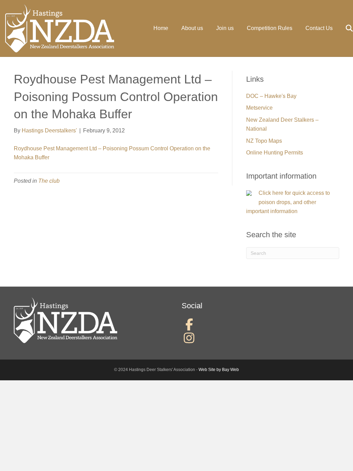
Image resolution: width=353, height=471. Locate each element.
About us (192, 28)
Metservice (259, 108)
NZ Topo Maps (264, 141)
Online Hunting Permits (274, 153)
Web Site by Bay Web (219, 369)
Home (160, 28)
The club (49, 181)
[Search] (343, 28)
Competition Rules (269, 28)
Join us (225, 28)
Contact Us (319, 28)
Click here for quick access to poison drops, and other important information (288, 202)
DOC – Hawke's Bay (271, 96)
